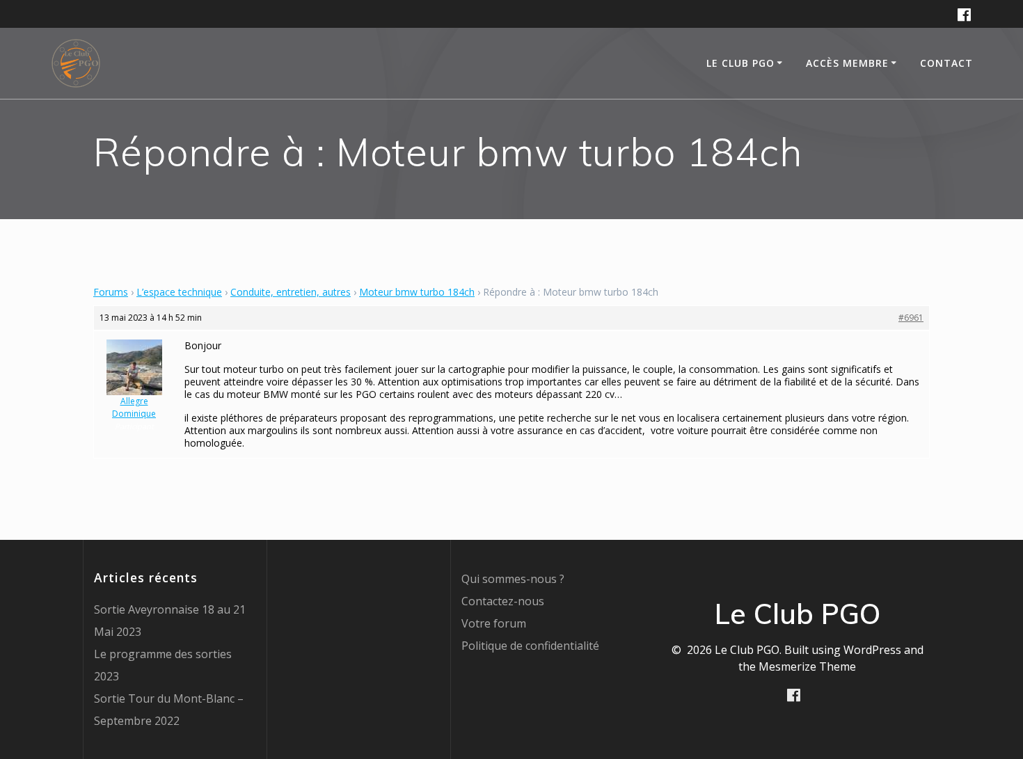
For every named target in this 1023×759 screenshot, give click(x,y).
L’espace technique (179, 291)
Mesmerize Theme (807, 666)
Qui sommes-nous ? (512, 578)
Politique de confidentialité (530, 645)
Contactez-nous (502, 601)
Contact (946, 63)
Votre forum (493, 623)
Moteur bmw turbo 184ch (417, 291)
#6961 (910, 317)
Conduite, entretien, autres (290, 291)
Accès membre (847, 63)
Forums (110, 291)
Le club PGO (740, 63)
